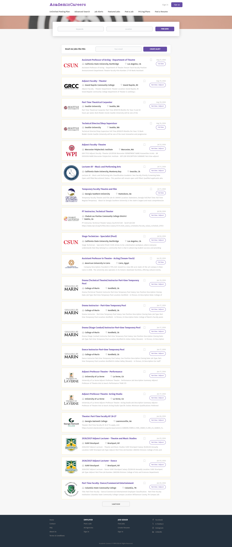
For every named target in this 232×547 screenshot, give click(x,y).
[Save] (151, 60)
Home (52, 520)
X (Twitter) (159, 524)
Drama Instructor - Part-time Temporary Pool (104, 305)
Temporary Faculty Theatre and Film (99, 189)
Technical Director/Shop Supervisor (99, 123)
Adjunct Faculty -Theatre (94, 144)
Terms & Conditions (57, 536)
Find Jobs (165, 29)
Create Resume (124, 528)
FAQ (51, 528)
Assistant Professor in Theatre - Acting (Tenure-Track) (108, 258)
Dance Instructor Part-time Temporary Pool (103, 349)
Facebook (159, 520)
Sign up (177, 5)
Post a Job (87, 524)
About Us (53, 532)
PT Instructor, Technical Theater (97, 211)
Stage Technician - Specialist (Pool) (99, 236)
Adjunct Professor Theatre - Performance (102, 371)
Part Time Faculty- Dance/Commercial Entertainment (108, 483)
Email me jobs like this (75, 49)
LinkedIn (158, 532)
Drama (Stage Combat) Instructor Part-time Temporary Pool (111, 327)
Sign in (165, 5)
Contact (52, 524)
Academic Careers (105, 543)
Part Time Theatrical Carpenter (97, 102)
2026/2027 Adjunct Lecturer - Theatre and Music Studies (109, 438)
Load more (116, 504)
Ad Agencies (88, 528)
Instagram (159, 528)
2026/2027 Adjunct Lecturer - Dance (99, 460)
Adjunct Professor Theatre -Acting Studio (102, 394)
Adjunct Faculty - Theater (94, 81)
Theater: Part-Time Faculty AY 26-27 (99, 416)
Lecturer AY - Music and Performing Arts (101, 166)
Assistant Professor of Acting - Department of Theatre (108, 60)
